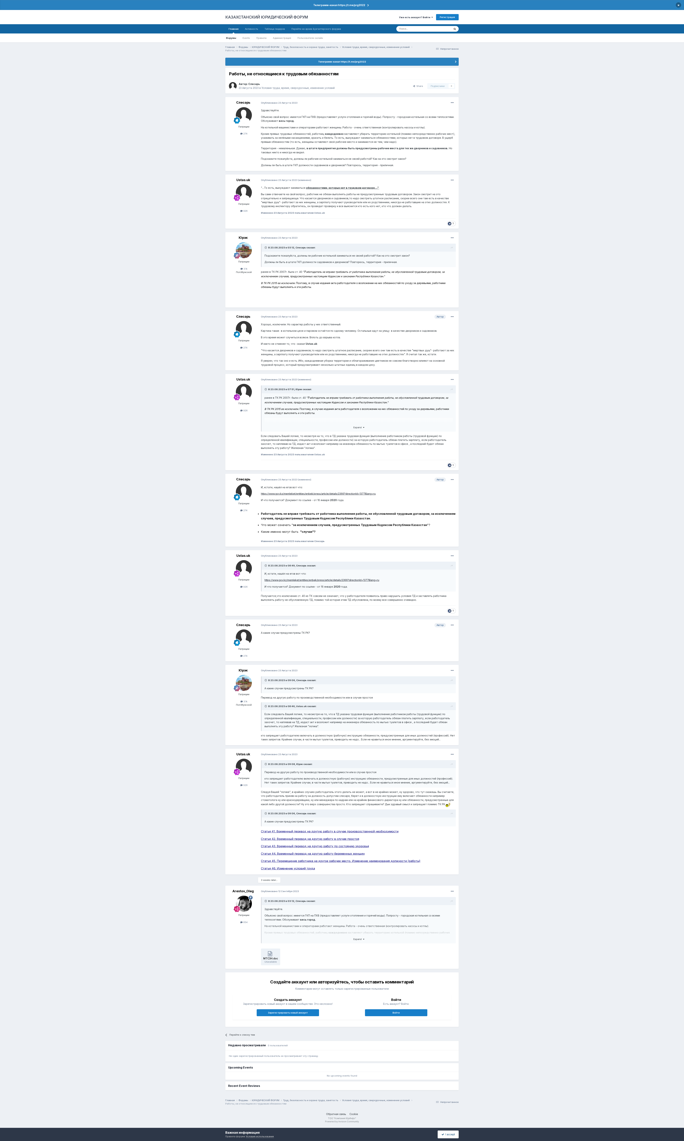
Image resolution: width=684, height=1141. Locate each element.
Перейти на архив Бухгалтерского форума (316, 28)
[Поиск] (455, 29)
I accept (449, 1134)
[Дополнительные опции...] (452, 103)
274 (245, 133)
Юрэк (243, 237)
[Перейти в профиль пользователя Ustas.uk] (244, 192)
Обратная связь (336, 1114)
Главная (234, 28)
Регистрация (447, 17)
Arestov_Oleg (243, 891)
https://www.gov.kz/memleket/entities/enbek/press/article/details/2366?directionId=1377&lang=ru (318, 493)
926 (245, 210)
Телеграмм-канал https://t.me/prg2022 (339, 5)
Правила (261, 38)
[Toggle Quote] (266, 247)
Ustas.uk (243, 180)
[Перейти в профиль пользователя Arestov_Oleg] (244, 904)
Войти (396, 1012)
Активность (251, 28)
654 (245, 922)
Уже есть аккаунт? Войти (415, 17)
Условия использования (260, 1136)
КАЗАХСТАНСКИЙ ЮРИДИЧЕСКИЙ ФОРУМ (266, 17)
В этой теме (439, 28)
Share (419, 86)
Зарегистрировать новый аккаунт (288, 1012)
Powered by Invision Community (342, 1121)
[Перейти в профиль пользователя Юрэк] (244, 250)
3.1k (245, 268)
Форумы (231, 38)
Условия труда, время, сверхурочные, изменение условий (298, 87)
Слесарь (254, 83)
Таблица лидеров (275, 28)
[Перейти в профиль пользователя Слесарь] (233, 86)
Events (246, 38)
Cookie (353, 1114)
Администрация (282, 38)
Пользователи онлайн (310, 38)
